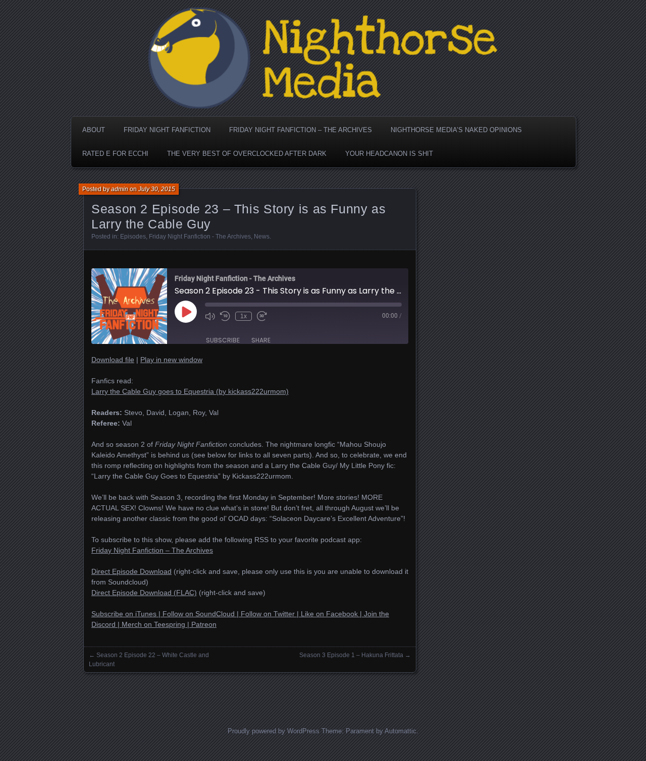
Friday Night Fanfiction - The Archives (200, 236)
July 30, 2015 (156, 189)
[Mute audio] (210, 316)
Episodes (133, 236)
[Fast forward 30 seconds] (262, 316)
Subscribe (223, 340)
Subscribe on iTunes (123, 614)
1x (243, 316)
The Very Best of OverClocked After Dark (247, 153)
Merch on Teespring (153, 624)
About (93, 130)
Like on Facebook (329, 614)
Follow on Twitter (268, 614)
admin (119, 189)
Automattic (400, 731)
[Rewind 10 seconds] (225, 316)
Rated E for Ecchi (115, 153)
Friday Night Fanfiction (167, 130)
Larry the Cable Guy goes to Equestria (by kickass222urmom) (190, 391)
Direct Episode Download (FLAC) (144, 593)
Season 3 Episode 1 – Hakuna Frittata (351, 655)
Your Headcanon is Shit (389, 153)
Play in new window (171, 360)
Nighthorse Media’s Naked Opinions (456, 130)
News (262, 236)
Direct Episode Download (131, 571)
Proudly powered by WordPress (273, 731)
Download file (112, 360)
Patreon (204, 624)
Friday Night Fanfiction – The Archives (300, 130)
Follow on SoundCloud (199, 614)
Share (261, 340)
